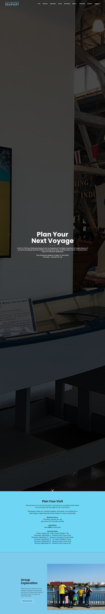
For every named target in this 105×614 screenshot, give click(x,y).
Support (97, 3)
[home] (12, 3)
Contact (89, 3)
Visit (39, 3)
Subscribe (82, 3)
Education (53, 3)
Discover (45, 3)
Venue (60, 3)
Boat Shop (67, 3)
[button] (75, 3)
